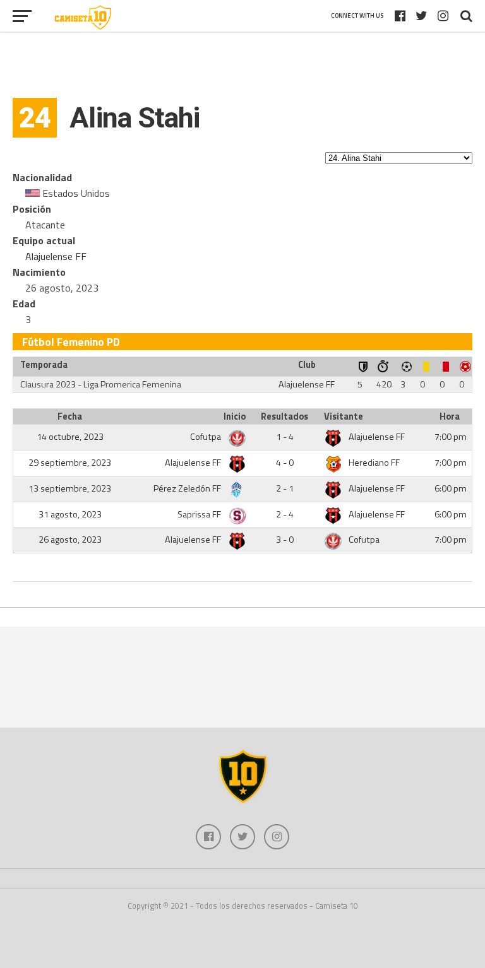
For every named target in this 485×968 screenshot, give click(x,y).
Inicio (235, 416)
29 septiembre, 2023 (69, 462)
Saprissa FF (200, 514)
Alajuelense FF (56, 256)
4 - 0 (285, 462)
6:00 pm (450, 488)
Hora (450, 416)
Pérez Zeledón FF (188, 488)
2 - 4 (285, 514)
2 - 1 (285, 488)
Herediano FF (374, 462)
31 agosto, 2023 (70, 514)
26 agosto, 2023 (70, 539)
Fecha (69, 416)
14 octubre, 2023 (70, 437)
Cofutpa (206, 437)
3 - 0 (285, 539)
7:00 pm (450, 437)
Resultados (284, 416)
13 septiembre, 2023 (69, 488)
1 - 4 (285, 437)
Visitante (343, 416)
